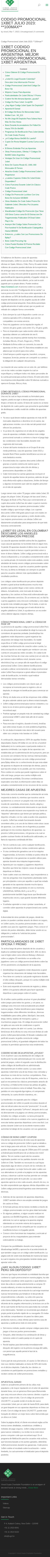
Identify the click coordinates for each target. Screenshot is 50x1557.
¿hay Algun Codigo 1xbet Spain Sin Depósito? (24, 105)
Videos (6, 1503)
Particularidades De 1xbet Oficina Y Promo (23, 95)
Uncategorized (27, 32)
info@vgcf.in (9, 1536)
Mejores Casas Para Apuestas (18, 92)
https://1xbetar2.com (9, 287)
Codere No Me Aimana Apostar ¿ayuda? (22, 99)
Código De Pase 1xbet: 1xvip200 (18, 102)
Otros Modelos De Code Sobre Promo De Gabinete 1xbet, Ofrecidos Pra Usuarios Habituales (22, 204)
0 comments (39, 32)
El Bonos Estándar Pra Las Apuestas (20, 148)
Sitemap (6, 1508)
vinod (5, 32)
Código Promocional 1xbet (16, 191)
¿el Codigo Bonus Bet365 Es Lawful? (20, 138)
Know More (33, 1488)
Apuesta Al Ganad (12, 109)
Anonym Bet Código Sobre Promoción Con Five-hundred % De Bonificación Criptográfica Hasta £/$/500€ (24, 227)
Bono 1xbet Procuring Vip (15, 241)
